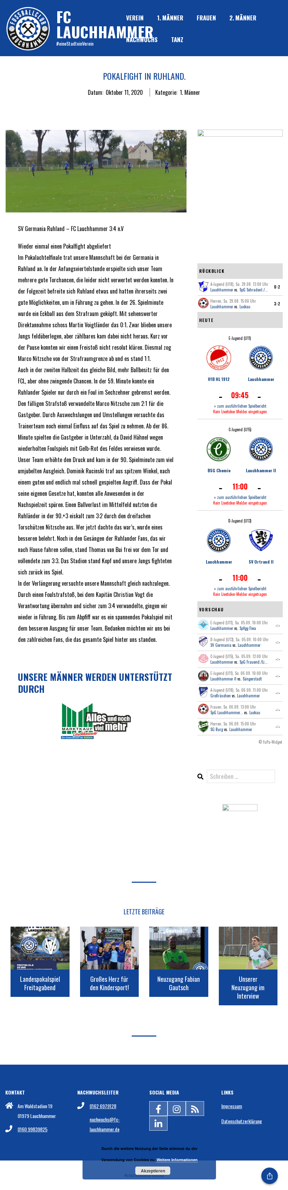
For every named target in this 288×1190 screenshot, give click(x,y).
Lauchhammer (221, 289)
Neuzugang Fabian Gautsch (178, 983)
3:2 (277, 304)
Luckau (245, 306)
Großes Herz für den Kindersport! (109, 983)
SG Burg (216, 729)
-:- (277, 625)
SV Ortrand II (261, 562)
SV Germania (220, 645)
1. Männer (170, 17)
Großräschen (220, 695)
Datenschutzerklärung (241, 1121)
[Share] (269, 1176)
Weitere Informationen (177, 1159)
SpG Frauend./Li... (254, 662)
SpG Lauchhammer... (226, 712)
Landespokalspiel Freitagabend (40, 983)
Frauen (206, 17)
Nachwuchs (142, 39)
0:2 (277, 287)
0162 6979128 (103, 1106)
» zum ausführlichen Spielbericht (240, 406)
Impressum (231, 1106)
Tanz (177, 39)
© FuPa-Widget (270, 742)
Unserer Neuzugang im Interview (247, 987)
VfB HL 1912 (219, 379)
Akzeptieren (153, 1171)
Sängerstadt (252, 679)
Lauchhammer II (261, 470)
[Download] (239, 810)
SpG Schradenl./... (254, 289)
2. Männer (242, 17)
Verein (135, 17)
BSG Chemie (219, 470)
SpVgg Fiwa (248, 628)
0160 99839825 (32, 1129)
